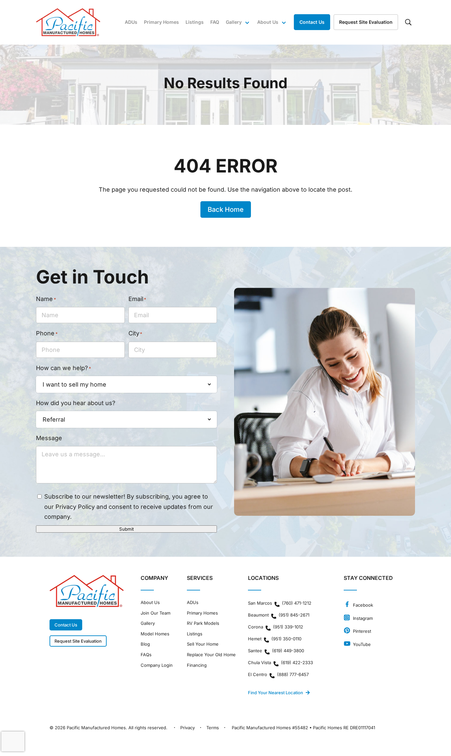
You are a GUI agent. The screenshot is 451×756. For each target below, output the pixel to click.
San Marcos (279, 603)
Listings (195, 22)
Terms (212, 727)
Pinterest (361, 631)
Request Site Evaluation (366, 22)
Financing (197, 665)
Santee (276, 650)
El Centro (278, 674)
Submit (126, 529)
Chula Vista (280, 662)
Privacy (187, 727)
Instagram (362, 618)
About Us (150, 602)
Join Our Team (155, 613)
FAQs (146, 654)
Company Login (157, 665)
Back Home (226, 209)
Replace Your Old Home (211, 654)
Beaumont (278, 615)
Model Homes (155, 633)
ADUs (131, 22)
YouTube (361, 644)
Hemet (274, 638)
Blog (145, 644)
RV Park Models (203, 623)
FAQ (214, 22)
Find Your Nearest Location (275, 692)
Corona (275, 626)
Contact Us (312, 22)
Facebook (362, 605)
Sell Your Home (203, 644)
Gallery (234, 22)
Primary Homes (161, 22)
